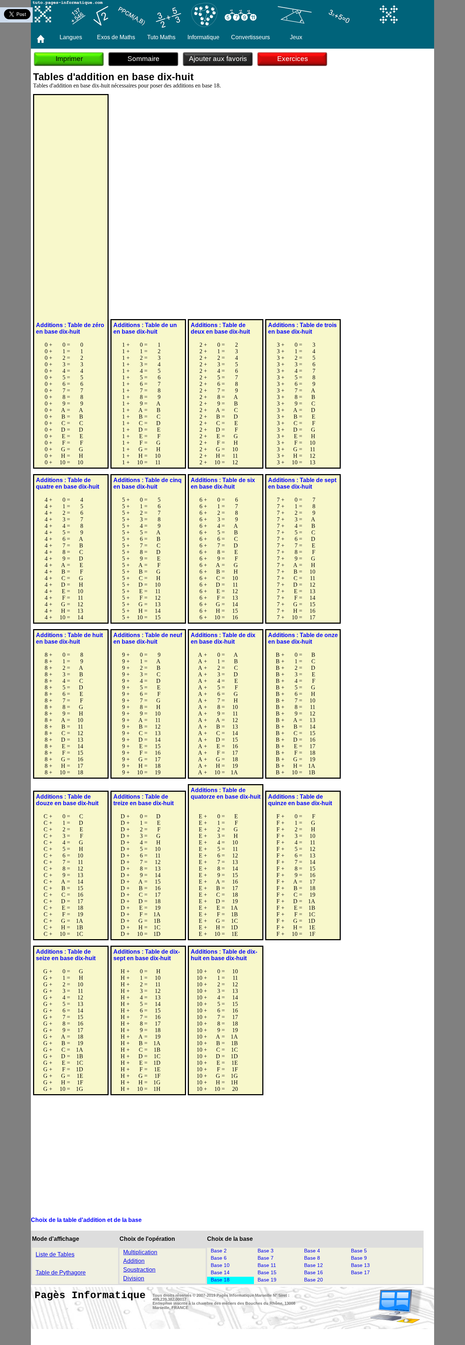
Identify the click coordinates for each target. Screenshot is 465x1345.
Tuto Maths (161, 37)
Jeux (296, 37)
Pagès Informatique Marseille (244, 1295)
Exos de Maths (116, 37)
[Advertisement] (71, 209)
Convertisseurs (250, 37)
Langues (71, 37)
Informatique (203, 37)
